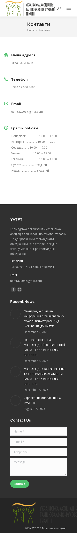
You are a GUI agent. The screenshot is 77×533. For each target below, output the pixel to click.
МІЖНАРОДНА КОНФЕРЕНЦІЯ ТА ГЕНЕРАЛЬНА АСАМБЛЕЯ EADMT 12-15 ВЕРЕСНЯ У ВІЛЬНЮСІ (44, 376)
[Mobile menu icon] (69, 8)
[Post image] (15, 314)
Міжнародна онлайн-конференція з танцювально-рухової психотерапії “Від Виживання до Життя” (44, 318)
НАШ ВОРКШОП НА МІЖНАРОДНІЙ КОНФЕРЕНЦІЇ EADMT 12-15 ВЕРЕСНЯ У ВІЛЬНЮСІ (44, 347)
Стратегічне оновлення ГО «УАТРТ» (42, 400)
